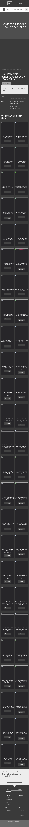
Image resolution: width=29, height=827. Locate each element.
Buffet (11, 69)
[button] (4, 9)
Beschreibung (6, 83)
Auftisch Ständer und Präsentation (14, 25)
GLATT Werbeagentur (17, 824)
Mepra (8, 795)
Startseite (3, 69)
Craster (7, 69)
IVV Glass (8, 808)
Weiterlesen (7, 141)
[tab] (6, 83)
